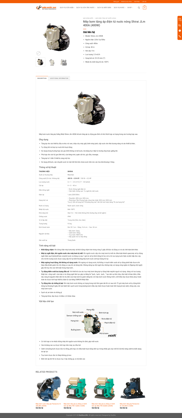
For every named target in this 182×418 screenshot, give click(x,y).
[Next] (76, 36)
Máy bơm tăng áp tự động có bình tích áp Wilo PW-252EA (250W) (103, 405)
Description (41, 78)
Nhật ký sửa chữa (126, 1)
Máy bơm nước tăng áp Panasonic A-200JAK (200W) (48, 405)
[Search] (139, 8)
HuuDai (113, 415)
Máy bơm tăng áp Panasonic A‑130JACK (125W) (129, 405)
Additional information (59, 78)
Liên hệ (144, 1)
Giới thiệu (137, 1)
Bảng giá (116, 1)
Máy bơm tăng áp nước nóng (105, 18)
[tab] (42, 78)
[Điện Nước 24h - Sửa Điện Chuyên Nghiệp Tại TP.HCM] (46, 8)
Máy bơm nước (88, 18)
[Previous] (39, 36)
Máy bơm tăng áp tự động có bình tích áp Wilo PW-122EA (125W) (75, 405)
